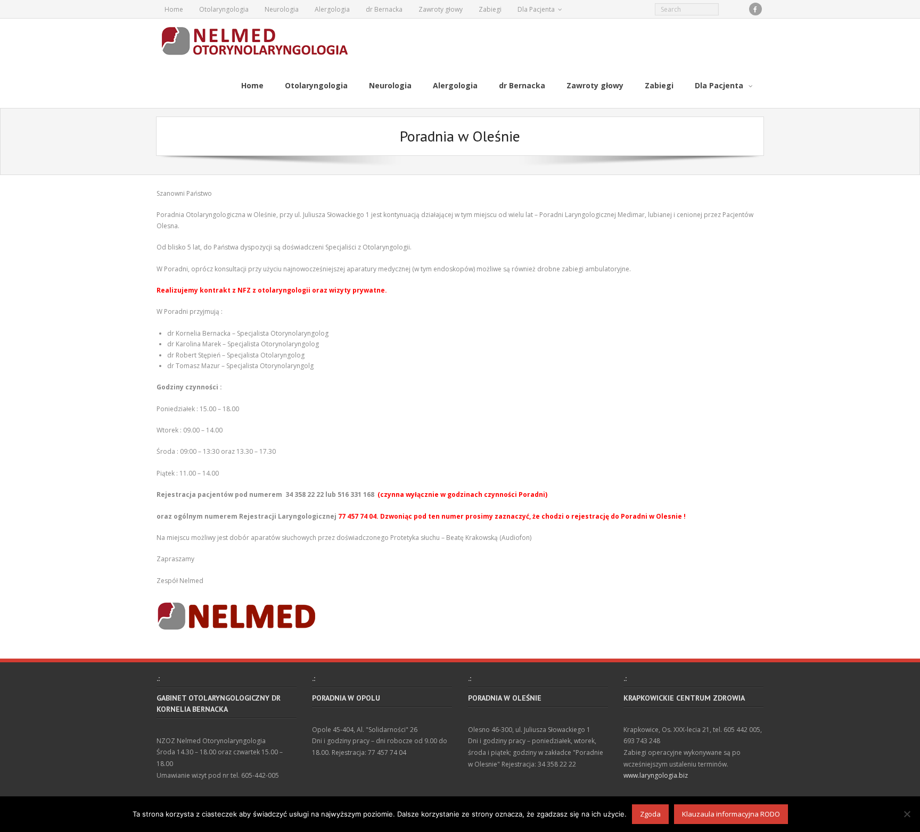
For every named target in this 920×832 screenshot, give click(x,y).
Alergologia (332, 9)
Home (174, 9)
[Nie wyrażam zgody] (906, 814)
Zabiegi (490, 9)
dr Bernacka (384, 9)
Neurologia (282, 9)
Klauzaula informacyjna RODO (731, 814)
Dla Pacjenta (536, 9)
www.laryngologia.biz (655, 775)
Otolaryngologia (224, 9)
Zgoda (650, 814)
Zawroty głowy (440, 9)
